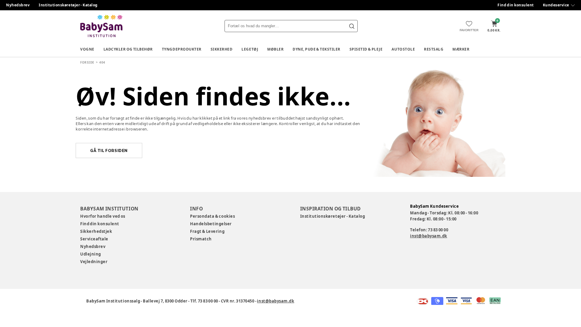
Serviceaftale (94, 239)
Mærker (460, 49)
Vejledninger (93, 261)
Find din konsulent (515, 5)
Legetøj (249, 49)
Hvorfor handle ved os (102, 216)
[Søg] (351, 26)
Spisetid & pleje (366, 49)
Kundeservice (556, 5)
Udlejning (90, 254)
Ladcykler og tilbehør (128, 49)
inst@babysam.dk (428, 236)
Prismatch (201, 239)
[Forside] (101, 26)
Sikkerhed (222, 49)
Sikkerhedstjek (96, 231)
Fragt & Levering (207, 231)
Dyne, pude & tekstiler (316, 49)
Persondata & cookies (212, 216)
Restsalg (433, 49)
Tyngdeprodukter (182, 49)
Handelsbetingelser (210, 223)
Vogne (87, 49)
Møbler (275, 49)
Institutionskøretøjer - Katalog (68, 5)
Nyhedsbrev (18, 5)
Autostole (403, 49)
